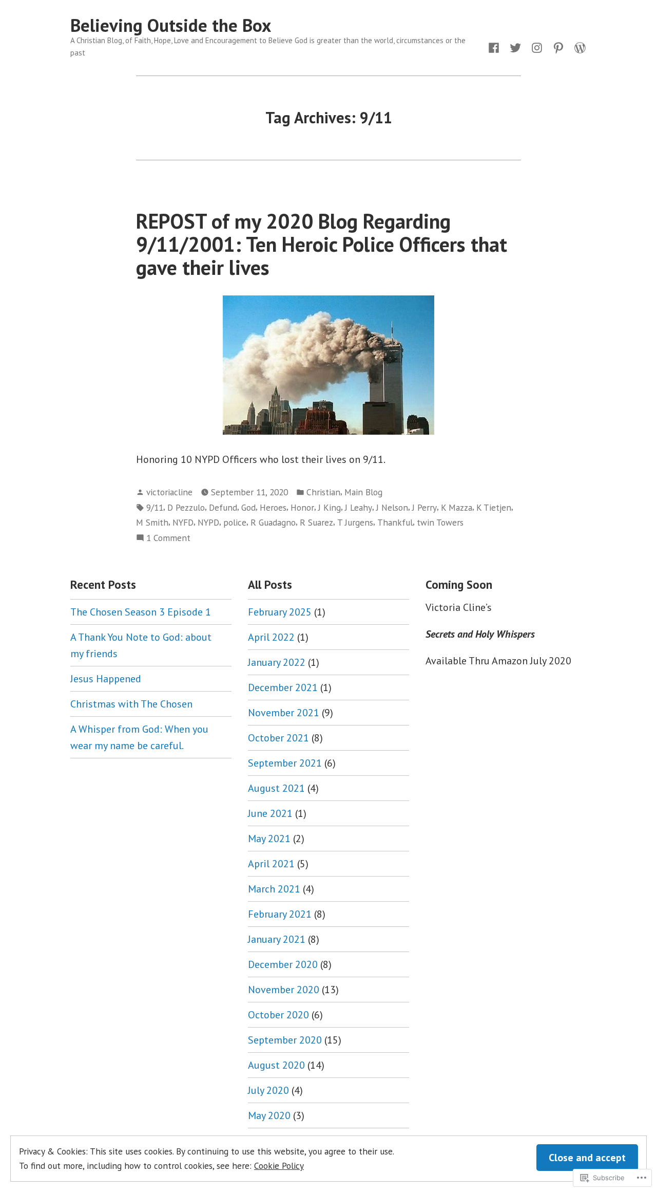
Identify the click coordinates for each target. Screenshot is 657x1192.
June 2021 (270, 813)
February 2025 (280, 612)
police (234, 522)
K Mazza (456, 507)
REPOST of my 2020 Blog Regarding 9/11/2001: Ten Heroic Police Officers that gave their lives (321, 244)
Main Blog (363, 492)
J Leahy (358, 507)
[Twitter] (515, 47)
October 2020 (278, 1014)
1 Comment (168, 538)
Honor (302, 507)
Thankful (395, 522)
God (248, 507)
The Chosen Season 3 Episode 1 (140, 612)
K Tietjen (493, 507)
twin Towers (440, 522)
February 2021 (280, 914)
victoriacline (169, 492)
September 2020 (285, 1040)
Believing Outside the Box (170, 25)
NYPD (208, 522)
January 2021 (276, 939)
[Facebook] (496, 47)
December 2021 (283, 687)
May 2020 (269, 1115)
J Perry (424, 507)
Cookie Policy (279, 1165)
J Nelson (392, 507)
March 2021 (274, 889)
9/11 (154, 507)
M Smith (152, 522)
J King (329, 507)
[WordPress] (578, 47)
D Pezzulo (186, 507)
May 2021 (269, 838)
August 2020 (276, 1065)
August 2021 (276, 788)
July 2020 (268, 1090)
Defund (223, 507)
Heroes (273, 507)
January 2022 (276, 662)
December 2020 (283, 964)
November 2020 (283, 989)
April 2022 (271, 637)
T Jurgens (355, 522)
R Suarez (316, 522)
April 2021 (271, 863)
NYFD (183, 522)
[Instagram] (537, 47)
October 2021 (278, 737)
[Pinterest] (558, 47)
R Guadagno (273, 522)
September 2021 (285, 763)
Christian (323, 492)
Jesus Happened (105, 678)
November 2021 (283, 712)
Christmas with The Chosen (131, 704)
